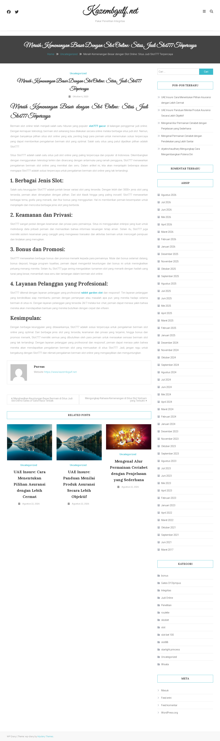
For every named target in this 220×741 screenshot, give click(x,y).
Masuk (165, 690)
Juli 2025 (166, 291)
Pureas (39, 367)
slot (163, 627)
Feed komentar (169, 705)
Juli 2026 (166, 202)
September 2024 (170, 365)
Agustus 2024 (168, 372)
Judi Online (167, 597)
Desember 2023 (169, 431)
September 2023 (170, 453)
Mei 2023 (166, 483)
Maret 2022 (167, 520)
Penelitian (166, 605)
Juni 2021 (166, 542)
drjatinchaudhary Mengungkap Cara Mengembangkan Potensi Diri (180, 151)
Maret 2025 (167, 320)
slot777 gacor (97, 126)
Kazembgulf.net (110, 11)
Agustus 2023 (168, 461)
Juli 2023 (166, 468)
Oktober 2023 (168, 446)
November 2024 (170, 350)
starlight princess (170, 649)
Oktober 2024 (168, 357)
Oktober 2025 (168, 268)
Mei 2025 (166, 305)
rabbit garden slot (92, 292)
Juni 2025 (166, 298)
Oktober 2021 (168, 527)
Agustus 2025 (168, 283)
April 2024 (166, 401)
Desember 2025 (169, 254)
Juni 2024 (166, 387)
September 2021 (170, 535)
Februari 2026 (168, 239)
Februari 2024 (168, 416)
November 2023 (170, 438)
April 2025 (166, 313)
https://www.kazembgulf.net (60, 372)
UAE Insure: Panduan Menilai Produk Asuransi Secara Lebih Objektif (79, 484)
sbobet (165, 620)
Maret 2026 (167, 231)
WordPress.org (169, 712)
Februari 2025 (168, 328)
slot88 (164, 642)
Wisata (165, 664)
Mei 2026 (166, 217)
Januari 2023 (168, 505)
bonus (164, 575)
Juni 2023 (166, 475)
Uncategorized (78, 73)
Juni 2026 (166, 209)
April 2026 (166, 224)
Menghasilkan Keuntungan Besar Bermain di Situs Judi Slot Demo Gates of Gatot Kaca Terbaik (42, 399)
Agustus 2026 (168, 195)
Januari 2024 (168, 424)
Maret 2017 (167, 549)
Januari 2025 (168, 335)
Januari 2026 (168, 246)
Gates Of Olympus (171, 583)
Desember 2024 (169, 342)
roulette (165, 612)
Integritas (166, 590)
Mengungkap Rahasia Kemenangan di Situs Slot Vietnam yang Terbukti (116, 399)
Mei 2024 (166, 394)
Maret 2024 (167, 409)
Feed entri (166, 697)
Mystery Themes (45, 736)
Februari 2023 (168, 498)
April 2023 (166, 490)
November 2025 (170, 261)
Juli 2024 (166, 379)
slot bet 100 (167, 634)
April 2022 (166, 512)
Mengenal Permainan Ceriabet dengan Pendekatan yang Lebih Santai (181, 139)
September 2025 (170, 276)
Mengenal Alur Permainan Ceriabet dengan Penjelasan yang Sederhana (184, 126)
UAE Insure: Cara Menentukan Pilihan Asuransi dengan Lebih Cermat (30, 484)
